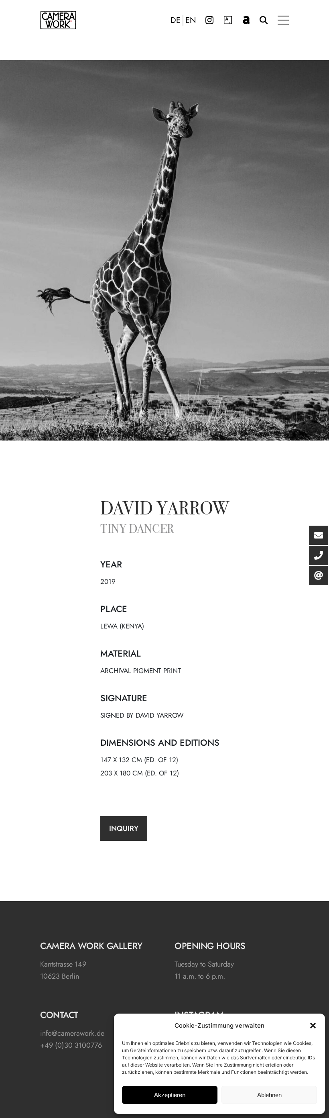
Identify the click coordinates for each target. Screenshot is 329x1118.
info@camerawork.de (72, 1033)
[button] (313, 1026)
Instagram (209, 20)
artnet (246, 20)
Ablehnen (269, 1094)
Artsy (228, 20)
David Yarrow (164, 510)
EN (190, 20)
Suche (263, 20)
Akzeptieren (169, 1094)
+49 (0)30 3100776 (71, 1045)
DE (176, 20)
